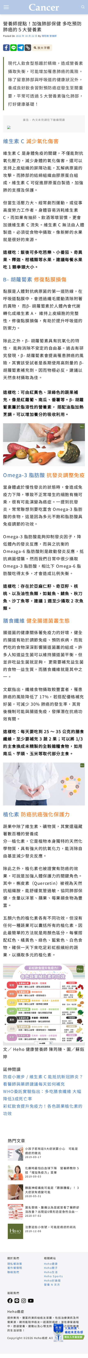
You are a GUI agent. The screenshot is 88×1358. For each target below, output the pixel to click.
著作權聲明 (14, 1268)
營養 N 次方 (52, 1284)
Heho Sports (53, 1276)
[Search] (83, 7)
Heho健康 (51, 1264)
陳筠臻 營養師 (49, 35)
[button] (6, 7)
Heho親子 (51, 1268)
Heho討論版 (52, 1280)
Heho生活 (51, 1272)
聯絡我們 (13, 1272)
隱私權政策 (14, 1264)
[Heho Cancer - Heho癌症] (44, 7)
